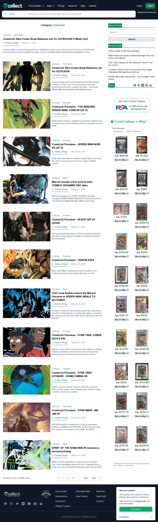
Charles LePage (12, 43)
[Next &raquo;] (100, 478)
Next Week (18, 35)
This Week (67, 64)
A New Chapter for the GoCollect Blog (123, 51)
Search (131, 39)
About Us (72, 6)
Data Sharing (81, 496)
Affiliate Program (62, 506)
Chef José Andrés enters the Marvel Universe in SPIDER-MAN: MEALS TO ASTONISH (73, 296)
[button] (58, 478)
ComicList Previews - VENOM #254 (73, 260)
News (65, 178)
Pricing (61, 6)
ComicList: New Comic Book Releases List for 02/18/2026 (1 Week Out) (45, 38)
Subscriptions (61, 496)
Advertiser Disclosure (147, 12)
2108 (85, 478)
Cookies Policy (141, 501)
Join (150, 5)
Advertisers (60, 501)
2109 (94, 478)
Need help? (101, 496)
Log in (139, 6)
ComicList (7, 35)
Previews (66, 103)
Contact (92, 6)
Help (83, 6)
